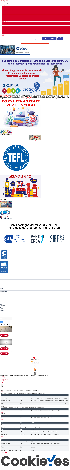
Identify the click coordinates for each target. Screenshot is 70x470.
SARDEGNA (5, 30)
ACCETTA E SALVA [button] (4, 452)
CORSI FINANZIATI (6, 23)
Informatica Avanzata (6, 16)
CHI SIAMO (3, 5)
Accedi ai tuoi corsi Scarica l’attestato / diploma (35, 140)
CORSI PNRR (7, 27)
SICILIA (4, 32)
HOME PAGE (3, 376)
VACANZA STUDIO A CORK (7, 13)
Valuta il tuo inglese (5, 14)
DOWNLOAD (4, 34)
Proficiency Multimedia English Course (8, 10)
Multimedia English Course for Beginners (8, 6)
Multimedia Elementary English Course (8, 7)
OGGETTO (1, 301)
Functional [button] (2, 405)
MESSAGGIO (2, 310)
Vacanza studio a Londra (6, 12)
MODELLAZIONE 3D (6, 18)
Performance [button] (2, 412)
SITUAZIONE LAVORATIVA (4, 291)
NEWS (2, 4)
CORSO (1, 304)
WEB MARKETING (6, 20)
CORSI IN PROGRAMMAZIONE (9, 26)
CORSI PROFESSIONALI (6, 24)
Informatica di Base (5, 15)
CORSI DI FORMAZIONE (5, 21)
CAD (4, 17)
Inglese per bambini (5, 11)
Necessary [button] (2, 391)
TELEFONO (2, 288)
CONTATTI (3, 35)
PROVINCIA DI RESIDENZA (4, 285)
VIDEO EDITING (5, 19)
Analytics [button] (2, 419)
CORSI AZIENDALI (6, 22)
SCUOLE (3, 25)
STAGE (1, 307)
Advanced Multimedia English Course (8, 9)
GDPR (2, 382)
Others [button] (2, 436)
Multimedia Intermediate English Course (8, 8)
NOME (1, 275)
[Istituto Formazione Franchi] (4, 0)
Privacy (3, 381)
